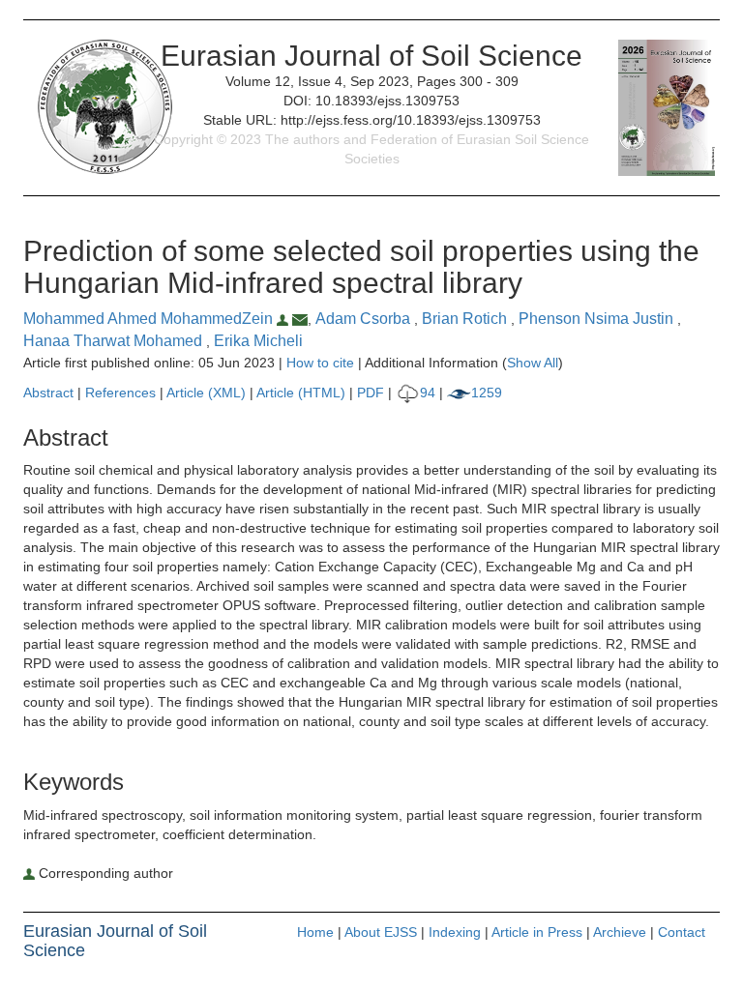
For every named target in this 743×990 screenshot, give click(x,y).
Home (315, 932)
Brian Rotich (466, 318)
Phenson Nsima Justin (598, 318)
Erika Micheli (258, 341)
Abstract (48, 392)
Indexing (455, 932)
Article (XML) (208, 392)
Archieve (619, 932)
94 (427, 392)
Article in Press (536, 932)
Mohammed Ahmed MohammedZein (150, 318)
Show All (532, 362)
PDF (370, 392)
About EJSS (380, 932)
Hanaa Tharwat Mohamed (114, 341)
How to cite (320, 362)
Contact (681, 932)
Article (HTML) (300, 392)
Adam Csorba (364, 318)
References (120, 392)
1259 (486, 392)
